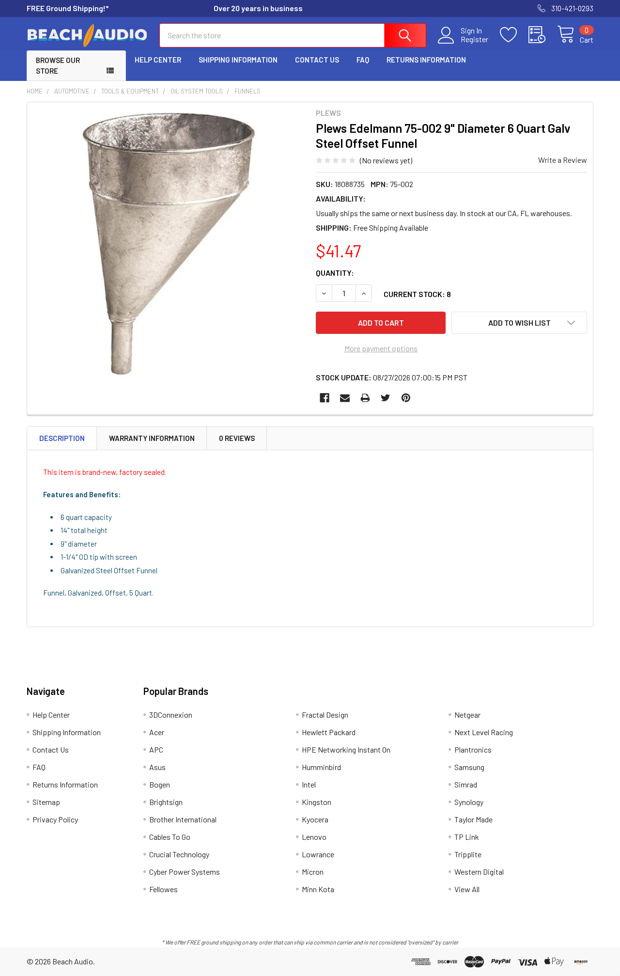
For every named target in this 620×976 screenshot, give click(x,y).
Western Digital (479, 871)
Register (474, 39)
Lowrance (318, 854)
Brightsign (166, 801)
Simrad (465, 784)
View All (467, 889)
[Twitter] (385, 398)
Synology (468, 801)
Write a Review (562, 159)
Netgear (467, 714)
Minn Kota (318, 889)
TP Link (466, 836)
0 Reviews (237, 438)
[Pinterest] (406, 398)
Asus (157, 766)
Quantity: (335, 272)
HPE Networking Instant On (346, 749)
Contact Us (317, 59)
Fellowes (163, 889)
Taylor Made (473, 819)
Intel (309, 784)
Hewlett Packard (329, 732)
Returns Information (426, 59)
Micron (313, 871)
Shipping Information (238, 59)
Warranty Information (152, 438)
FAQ (362, 59)
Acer (156, 732)
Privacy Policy (55, 819)
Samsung (469, 766)
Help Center (158, 59)
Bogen (159, 784)
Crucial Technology (179, 854)
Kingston (316, 801)
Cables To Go (169, 836)
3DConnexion (170, 714)
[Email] (345, 398)
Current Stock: (417, 294)
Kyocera (315, 819)
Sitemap (46, 801)
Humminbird (321, 766)
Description (62, 438)
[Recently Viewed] (542, 35)
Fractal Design (325, 714)
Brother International (183, 819)
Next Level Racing (483, 732)
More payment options (381, 348)
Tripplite (467, 854)
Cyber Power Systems (184, 871)
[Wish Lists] (514, 35)
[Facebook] (324, 398)
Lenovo (314, 836)
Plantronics (473, 749)
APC (156, 749)
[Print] (365, 398)
